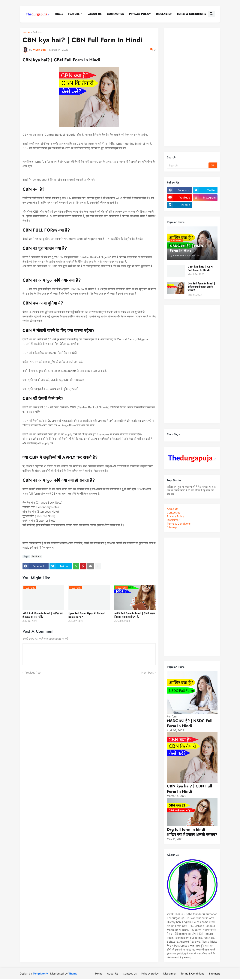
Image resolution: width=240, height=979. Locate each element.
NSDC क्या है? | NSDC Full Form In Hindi (189, 723)
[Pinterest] (83, 566)
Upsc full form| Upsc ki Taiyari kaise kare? (86, 615)
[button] (211, 14)
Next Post (147, 672)
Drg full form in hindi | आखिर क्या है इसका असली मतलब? (201, 287)
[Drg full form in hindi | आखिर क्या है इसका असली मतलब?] (176, 288)
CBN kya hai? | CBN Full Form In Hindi (200, 268)
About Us (95, 14)
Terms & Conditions (178, 523)
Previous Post (33, 672)
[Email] (90, 566)
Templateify (40, 973)
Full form (38, 32)
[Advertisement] (192, 87)
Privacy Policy (175, 516)
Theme (72, 973)
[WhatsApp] (76, 566)
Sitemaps (214, 973)
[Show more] (98, 566)
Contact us (173, 512)
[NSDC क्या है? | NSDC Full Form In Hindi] (192, 712)
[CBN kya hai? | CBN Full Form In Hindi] (176, 271)
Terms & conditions (191, 14)
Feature (74, 14)
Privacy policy (140, 14)
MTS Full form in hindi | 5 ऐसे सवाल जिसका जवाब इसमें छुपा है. (134, 615)
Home (59, 14)
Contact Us (115, 14)
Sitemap (172, 527)
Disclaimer (164, 14)
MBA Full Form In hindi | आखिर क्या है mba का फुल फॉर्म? (42, 615)
